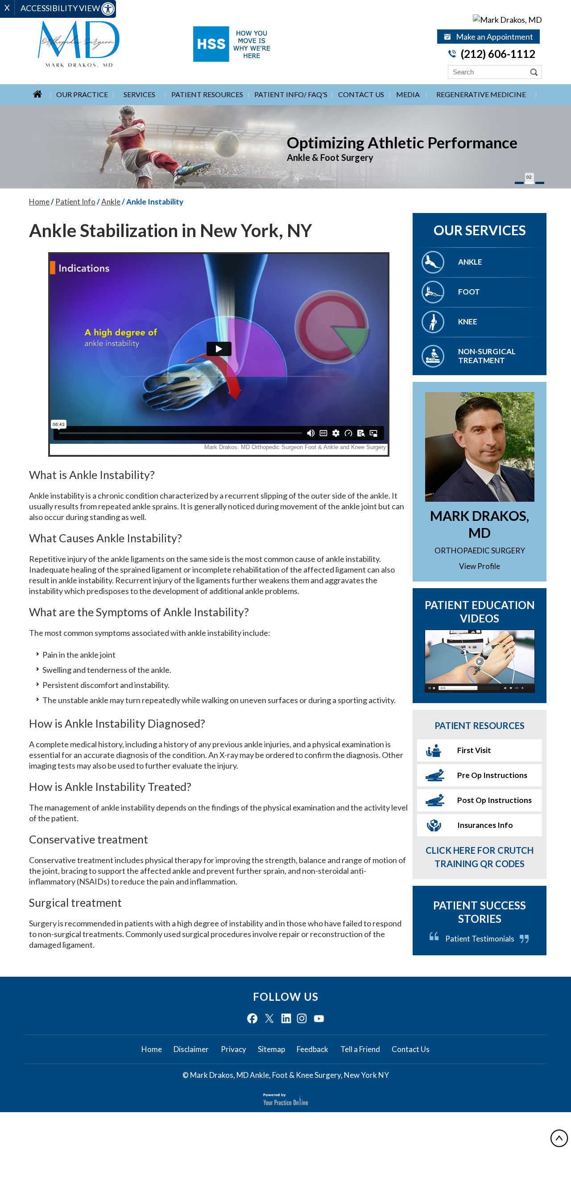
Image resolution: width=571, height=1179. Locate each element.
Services (139, 94)
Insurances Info (485, 825)
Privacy (233, 1049)
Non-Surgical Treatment (487, 356)
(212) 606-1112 (498, 53)
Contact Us (361, 94)
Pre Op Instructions (492, 775)
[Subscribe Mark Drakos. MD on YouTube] (318, 1019)
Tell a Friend (360, 1049)
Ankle (110, 201)
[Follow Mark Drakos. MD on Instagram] (301, 1019)
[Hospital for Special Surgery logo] (231, 44)
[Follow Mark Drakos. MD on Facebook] (252, 1019)
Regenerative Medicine (481, 94)
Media (408, 94)
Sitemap (271, 1049)
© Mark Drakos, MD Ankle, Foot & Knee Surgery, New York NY (285, 1075)
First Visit (474, 750)
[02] (529, 183)
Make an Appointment (494, 36)
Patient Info (75, 201)
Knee (467, 321)
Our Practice (82, 94)
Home (39, 201)
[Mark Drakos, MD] (488, 19)
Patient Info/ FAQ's (290, 94)
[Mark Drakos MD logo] (106, 44)
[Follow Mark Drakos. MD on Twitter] (269, 1019)
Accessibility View (61, 8)
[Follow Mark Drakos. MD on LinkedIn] (286, 1019)
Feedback (312, 1049)
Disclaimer (191, 1049)
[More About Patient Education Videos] (479, 661)
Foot (469, 291)
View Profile (479, 566)
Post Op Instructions (494, 800)
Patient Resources (207, 94)
